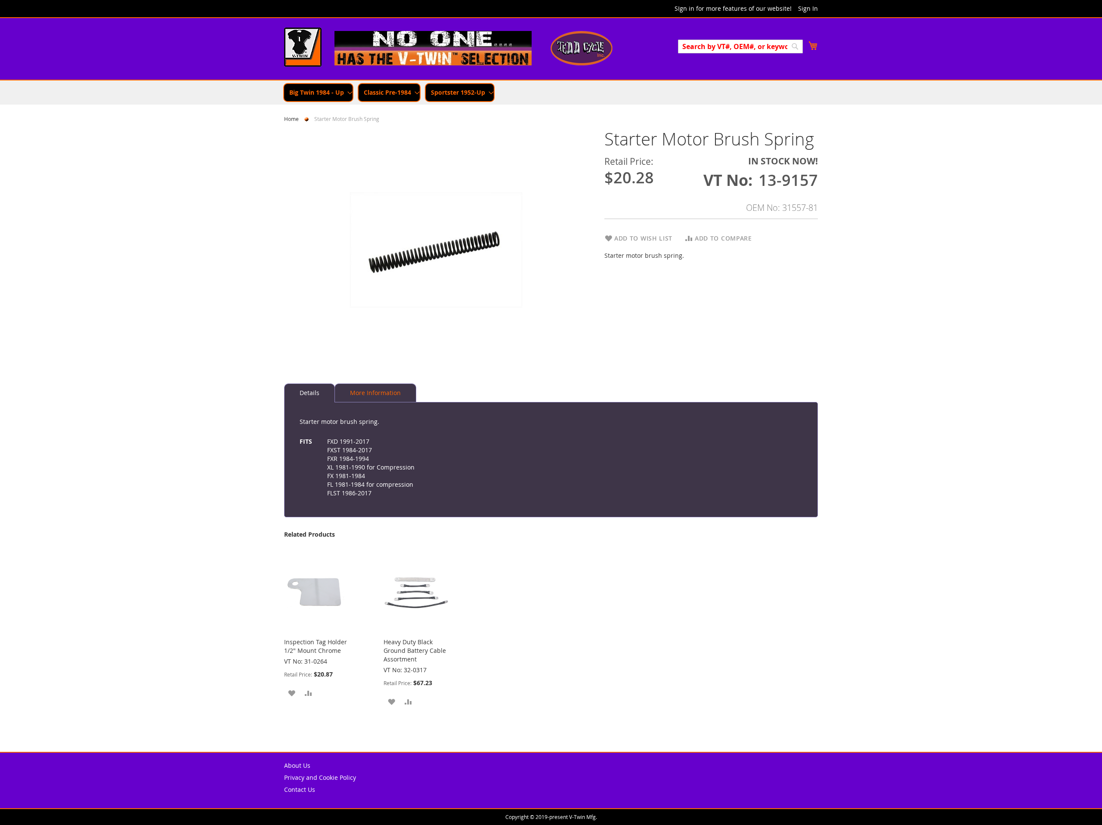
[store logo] (303, 48)
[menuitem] (318, 92)
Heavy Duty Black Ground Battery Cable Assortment (415, 650)
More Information (375, 393)
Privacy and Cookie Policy (320, 777)
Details (309, 393)
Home (291, 118)
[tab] (309, 392)
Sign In (808, 8)
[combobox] (740, 46)
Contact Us (299, 789)
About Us (297, 765)
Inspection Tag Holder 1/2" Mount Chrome (315, 646)
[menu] (551, 92)
